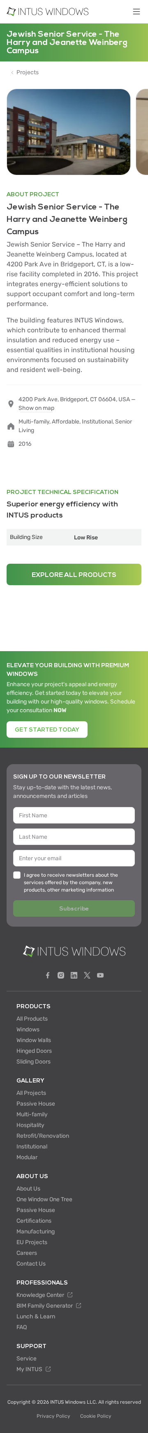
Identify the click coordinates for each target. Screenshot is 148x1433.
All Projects (31, 1093)
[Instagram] (61, 975)
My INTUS (30, 1369)
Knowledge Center (40, 1295)
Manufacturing (35, 1231)
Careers (26, 1253)
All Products (32, 1018)
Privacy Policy (53, 1416)
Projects (27, 72)
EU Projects (31, 1242)
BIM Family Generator (45, 1305)
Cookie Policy (95, 1416)
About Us (28, 1188)
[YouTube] (100, 975)
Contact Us (31, 1263)
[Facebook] (47, 975)
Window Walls (33, 1040)
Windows (27, 1029)
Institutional (31, 1146)
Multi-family (32, 1114)
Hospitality (30, 1125)
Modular (26, 1157)
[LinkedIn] (74, 975)
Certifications (33, 1220)
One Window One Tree (44, 1199)
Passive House (35, 1103)
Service (26, 1358)
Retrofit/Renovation (42, 1135)
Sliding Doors (33, 1061)
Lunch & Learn (35, 1316)
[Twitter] (87, 975)
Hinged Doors (34, 1050)
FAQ (21, 1327)
